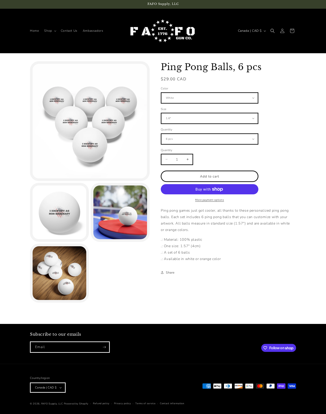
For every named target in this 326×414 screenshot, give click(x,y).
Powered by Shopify (76, 403)
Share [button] (170, 272)
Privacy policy (122, 403)
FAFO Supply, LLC (52, 403)
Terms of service (145, 403)
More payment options (209, 200)
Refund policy (101, 403)
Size (164, 109)
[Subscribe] (104, 347)
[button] (49, 30)
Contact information (172, 403)
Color (164, 89)
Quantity (166, 130)
